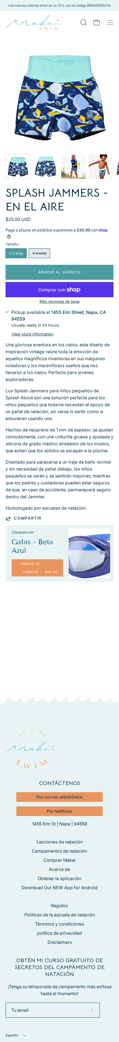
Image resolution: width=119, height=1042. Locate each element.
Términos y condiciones (59, 924)
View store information (32, 334)
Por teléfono (59, 811)
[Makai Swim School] (35, 22)
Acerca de (59, 869)
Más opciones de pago (60, 301)
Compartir (28, 518)
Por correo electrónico (59, 797)
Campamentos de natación (59, 851)
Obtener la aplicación (59, 878)
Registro (59, 905)
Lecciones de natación (60, 842)
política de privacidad (59, 933)
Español (12, 1035)
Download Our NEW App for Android (60, 887)
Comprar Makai (59, 860)
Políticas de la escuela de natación (59, 915)
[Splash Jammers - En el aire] (18, 166)
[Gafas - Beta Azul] (89, 553)
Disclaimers (60, 942)
